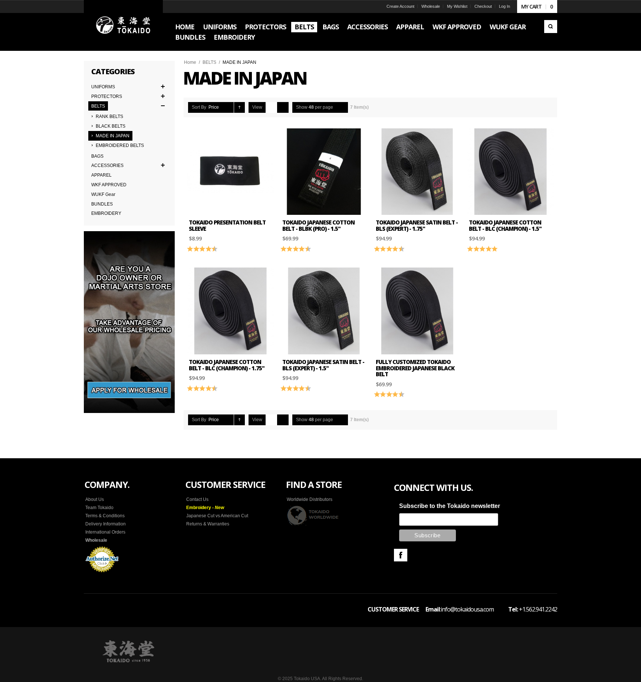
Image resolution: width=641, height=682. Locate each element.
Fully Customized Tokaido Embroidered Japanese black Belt (415, 368)
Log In (504, 6)
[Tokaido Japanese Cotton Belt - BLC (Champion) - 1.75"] (230, 311)
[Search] (550, 26)
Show (302, 107)
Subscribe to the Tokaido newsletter (449, 506)
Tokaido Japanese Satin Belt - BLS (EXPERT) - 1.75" (417, 225)
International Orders (105, 532)
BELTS (209, 62)
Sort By (199, 107)
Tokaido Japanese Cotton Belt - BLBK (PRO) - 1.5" (318, 225)
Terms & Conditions (105, 515)
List (283, 107)
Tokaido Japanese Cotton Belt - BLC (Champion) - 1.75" (226, 365)
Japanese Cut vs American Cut (217, 515)
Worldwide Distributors (309, 499)
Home (190, 62)
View (257, 107)
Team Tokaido (99, 507)
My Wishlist (457, 6)
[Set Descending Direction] (239, 107)
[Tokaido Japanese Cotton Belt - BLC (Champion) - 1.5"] (510, 171)
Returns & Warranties (207, 524)
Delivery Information (105, 524)
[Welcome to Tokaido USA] (123, 25)
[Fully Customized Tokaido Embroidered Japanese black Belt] (417, 311)
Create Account (400, 6)
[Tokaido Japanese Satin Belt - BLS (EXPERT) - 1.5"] (323, 311)
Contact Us (197, 499)
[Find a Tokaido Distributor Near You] (313, 515)
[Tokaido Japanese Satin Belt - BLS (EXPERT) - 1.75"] (417, 171)
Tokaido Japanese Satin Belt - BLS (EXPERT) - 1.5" (323, 365)
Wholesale (430, 6)
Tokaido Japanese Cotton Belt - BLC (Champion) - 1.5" (505, 225)
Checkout (483, 6)
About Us (94, 499)
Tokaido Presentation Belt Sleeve (227, 225)
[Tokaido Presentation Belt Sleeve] (230, 171)
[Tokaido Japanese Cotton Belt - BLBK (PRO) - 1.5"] (323, 171)
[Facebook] (400, 555)
